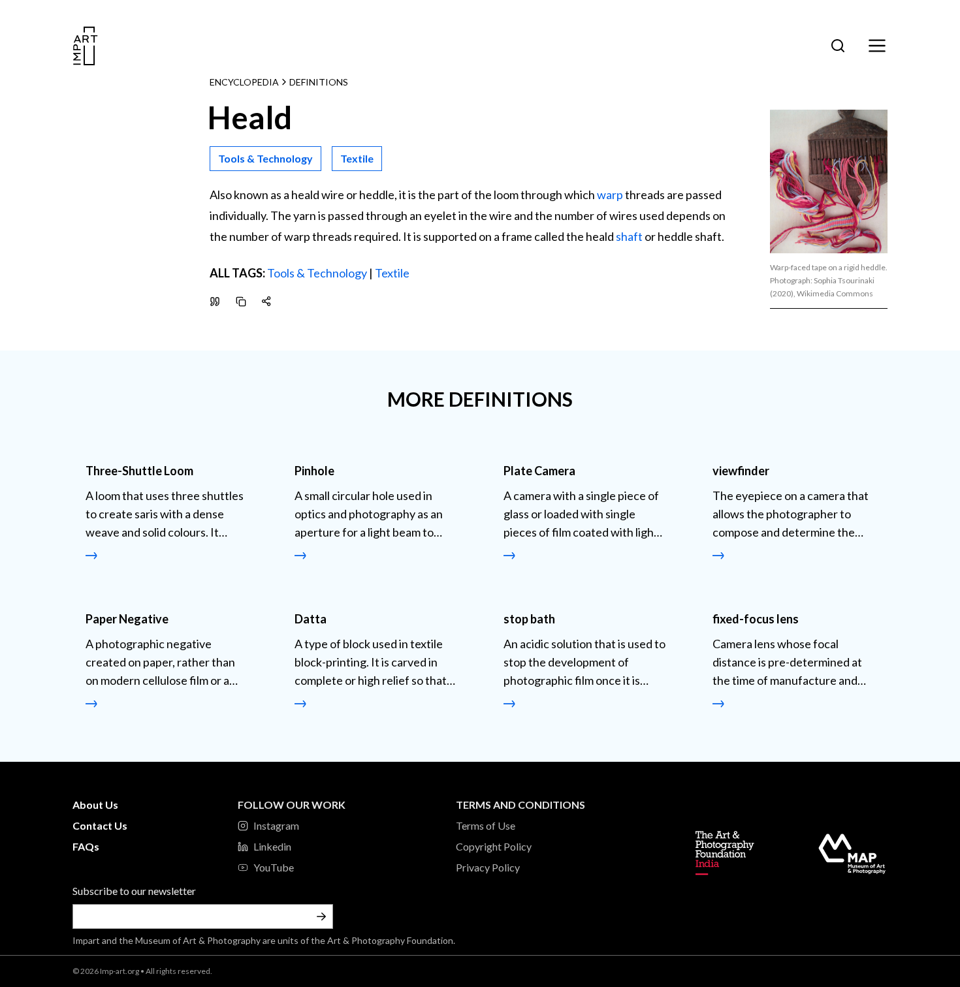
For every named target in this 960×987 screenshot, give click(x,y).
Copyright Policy (494, 846)
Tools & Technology (317, 273)
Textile (392, 273)
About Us (95, 804)
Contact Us (99, 825)
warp (610, 194)
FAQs (85, 846)
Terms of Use (485, 825)
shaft (629, 236)
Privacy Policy (488, 867)
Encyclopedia (244, 81)
